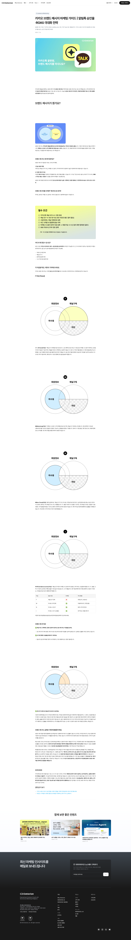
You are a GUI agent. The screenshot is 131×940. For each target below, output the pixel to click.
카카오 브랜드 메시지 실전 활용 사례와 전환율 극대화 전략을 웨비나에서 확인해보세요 (57, 791)
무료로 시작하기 (124, 3)
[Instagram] (102, 929)
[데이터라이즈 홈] (7, 3)
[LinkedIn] (106, 929)
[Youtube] (109, 929)
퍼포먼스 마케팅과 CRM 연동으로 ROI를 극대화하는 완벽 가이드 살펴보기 (54, 793)
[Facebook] (98, 929)
